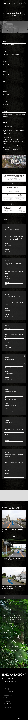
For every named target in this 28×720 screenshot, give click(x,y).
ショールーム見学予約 (9, 597)
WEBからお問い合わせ (7, 631)
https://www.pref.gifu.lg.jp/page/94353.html (14, 272)
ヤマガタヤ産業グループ (9, 690)
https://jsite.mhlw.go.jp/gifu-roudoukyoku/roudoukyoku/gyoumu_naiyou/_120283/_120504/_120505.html (14, 238)
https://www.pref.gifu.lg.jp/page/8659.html (14, 335)
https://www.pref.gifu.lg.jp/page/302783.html (14, 303)
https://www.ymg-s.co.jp (11, 133)
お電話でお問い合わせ (14, 643)
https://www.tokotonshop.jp (12, 149)
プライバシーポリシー (9, 702)
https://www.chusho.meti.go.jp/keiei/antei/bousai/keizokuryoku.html (14, 366)
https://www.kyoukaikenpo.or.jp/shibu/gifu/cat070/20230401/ (13, 398)
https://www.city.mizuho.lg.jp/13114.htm (14, 430)
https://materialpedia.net (12, 139)
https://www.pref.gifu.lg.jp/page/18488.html (14, 463)
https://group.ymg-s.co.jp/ (12, 127)
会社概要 (8, 696)
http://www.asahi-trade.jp (12, 145)
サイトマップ (7, 708)
